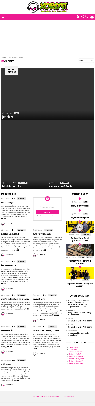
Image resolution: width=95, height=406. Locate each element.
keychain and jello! (80, 217)
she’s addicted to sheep (15, 299)
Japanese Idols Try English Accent (80, 284)
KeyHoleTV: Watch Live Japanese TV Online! (77, 305)
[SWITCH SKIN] (77, 16)
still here (6, 364)
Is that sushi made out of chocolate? (79, 334)
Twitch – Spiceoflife (76, 361)
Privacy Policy (69, 396)
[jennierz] (47, 94)
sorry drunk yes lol (80, 205)
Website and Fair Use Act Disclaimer (46, 396)
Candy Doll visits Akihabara (80, 321)
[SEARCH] (87, 17)
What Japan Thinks (76, 363)
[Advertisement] (47, 37)
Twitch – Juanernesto (77, 356)
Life (16, 113)
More (3, 218)
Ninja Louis (7, 330)
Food (81, 257)
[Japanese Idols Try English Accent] (80, 273)
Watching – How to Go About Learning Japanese (79, 301)
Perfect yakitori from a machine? (80, 262)
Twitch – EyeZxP (75, 354)
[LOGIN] (92, 17)
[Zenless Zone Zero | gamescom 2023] (80, 227)
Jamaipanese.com (76, 352)
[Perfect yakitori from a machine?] (80, 250)
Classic (22, 183)
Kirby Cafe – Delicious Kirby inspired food (79, 313)
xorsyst (70, 310)
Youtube (86, 234)
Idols (86, 280)
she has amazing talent (46, 330)
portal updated (10, 234)
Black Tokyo (73, 347)
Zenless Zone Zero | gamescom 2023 (80, 239)
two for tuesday (42, 234)
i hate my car (8, 265)
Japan (89, 257)
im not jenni (39, 299)
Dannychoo (73, 349)
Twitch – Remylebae (76, 359)
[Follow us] (82, 17)
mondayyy (7, 202)
